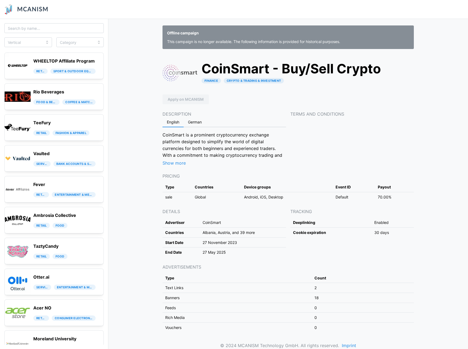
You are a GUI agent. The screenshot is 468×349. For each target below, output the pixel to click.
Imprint (349, 345)
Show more (174, 163)
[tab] (173, 122)
